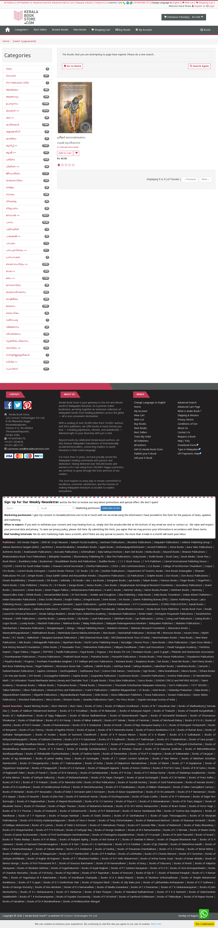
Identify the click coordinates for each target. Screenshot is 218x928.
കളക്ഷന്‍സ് (12, 131)
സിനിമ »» (11, 362)
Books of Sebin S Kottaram (71, 825)
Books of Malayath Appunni (103, 768)
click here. (82, 529)
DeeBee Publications (113, 571)
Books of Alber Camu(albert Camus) (193, 787)
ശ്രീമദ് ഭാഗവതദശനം (71, 137)
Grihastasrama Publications (86, 590)
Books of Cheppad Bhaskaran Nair (177, 839)
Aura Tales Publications (199, 547)
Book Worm (9, 561)
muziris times (191, 633)
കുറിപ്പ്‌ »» (11, 145)
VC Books (144, 690)
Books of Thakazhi (164, 711)
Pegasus (101, 652)
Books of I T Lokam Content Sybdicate (125, 758)
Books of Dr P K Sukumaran (80, 739)
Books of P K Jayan (30, 882)
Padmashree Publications (97, 647)
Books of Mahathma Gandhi (186, 844)
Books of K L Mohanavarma (36, 892)
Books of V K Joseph (148, 835)
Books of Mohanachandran (73, 777)
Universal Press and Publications (64, 690)
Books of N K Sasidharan (16, 787)
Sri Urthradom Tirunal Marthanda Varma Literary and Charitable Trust (49, 680)
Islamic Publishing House (184, 599)
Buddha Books (107, 561)
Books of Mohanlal (13, 792)
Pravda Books (146, 656)
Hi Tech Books (80, 595)
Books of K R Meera (51, 749)
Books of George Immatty (17, 887)
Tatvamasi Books (25, 685)
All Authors (9, 3)
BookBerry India (28, 561)
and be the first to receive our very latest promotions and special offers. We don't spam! (81, 502)
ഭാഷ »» (10, 271)
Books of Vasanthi (29, 796)
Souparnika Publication (103, 676)
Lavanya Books (65, 618)
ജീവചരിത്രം (12, 173)
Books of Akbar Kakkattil (87, 720)
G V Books (60, 585)
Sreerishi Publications (153, 676)
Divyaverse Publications (111, 575)
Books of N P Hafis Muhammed (119, 858)
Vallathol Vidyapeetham (123, 690)
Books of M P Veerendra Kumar (115, 730)
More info (156, 924)
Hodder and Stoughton (103, 595)
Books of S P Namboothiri (74, 854)
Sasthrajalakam (68, 671)
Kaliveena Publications (46, 609)
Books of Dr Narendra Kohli (65, 782)
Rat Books (163, 661)
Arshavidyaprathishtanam (130, 547)
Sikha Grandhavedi (168, 671)
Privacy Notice (186, 419)
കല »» (9, 117)
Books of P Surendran (123, 744)
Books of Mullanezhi (169, 825)
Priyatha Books (13, 661)
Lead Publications (101, 618)
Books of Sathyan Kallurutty (39, 777)
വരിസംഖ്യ (11, 320)
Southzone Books (129, 676)
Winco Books (53, 699)
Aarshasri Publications (112, 542)
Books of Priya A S (126, 801)
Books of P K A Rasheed (171, 892)
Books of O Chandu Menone (160, 854)
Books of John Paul (52, 796)
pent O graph (161, 652)
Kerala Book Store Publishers (163, 609)
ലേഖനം (10, 306)
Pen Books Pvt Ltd (119, 652)
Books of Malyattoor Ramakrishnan (126, 763)
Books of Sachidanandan (94, 773)
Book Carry (172, 556)
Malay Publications (93, 623)
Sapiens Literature (47, 671)
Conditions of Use (187, 424)
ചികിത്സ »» (12, 166)
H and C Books (112, 590)
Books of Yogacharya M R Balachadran (33, 877)
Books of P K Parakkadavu (120, 787)
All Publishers (23, 3)
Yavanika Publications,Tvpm (98, 699)
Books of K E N (158, 868)
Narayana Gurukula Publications (59, 637)
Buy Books (124, 30)
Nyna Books (158, 642)
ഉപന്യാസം (11, 103)
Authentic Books (12, 552)
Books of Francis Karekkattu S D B (155, 730)
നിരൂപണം (11, 208)
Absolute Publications (139, 542)
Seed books (133, 671)
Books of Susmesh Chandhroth (78, 734)
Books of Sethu (94, 763)
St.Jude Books (98, 680)
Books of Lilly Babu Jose (126, 882)
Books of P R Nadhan (103, 854)
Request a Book (84, 3)
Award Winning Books (36, 706)
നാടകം (10, 194)
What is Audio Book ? (189, 411)
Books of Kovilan (45, 734)
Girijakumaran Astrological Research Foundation (146, 585)
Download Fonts (187, 445)
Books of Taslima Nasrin (86, 754)
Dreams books (36, 580)
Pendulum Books (142, 652)
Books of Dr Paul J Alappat (188, 801)
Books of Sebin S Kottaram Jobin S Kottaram (79, 792)
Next (205, 179)
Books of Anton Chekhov (136, 768)
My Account (145, 30)
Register (198, 6)
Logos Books (10, 623)
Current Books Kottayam (31, 571)
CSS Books (9, 571)
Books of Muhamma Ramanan (96, 806)
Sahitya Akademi (142, 666)
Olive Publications (178, 642)
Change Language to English (150, 402)
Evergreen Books (116, 580)
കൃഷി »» (10, 152)
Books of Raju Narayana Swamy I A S (145, 725)
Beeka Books (153, 552)
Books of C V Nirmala (175, 830)
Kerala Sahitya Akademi (52, 614)
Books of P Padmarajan (141, 739)
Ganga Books (76, 585)
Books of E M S (11, 782)
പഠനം (9, 222)
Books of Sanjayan (202, 754)
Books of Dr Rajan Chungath (107, 777)
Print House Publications (170, 656)
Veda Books (159, 690)
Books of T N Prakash (35, 782)
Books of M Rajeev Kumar (199, 896)
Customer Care (128, 3)
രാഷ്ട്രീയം (11, 299)
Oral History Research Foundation (21, 647)
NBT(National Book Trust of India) (130, 637)
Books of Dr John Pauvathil (178, 835)
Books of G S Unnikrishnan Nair (61, 882)
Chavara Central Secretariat (68, 566)
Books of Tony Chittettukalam (116, 820)
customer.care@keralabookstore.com (28, 449)
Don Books (172, 575)
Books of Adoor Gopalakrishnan (125, 792)
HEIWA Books (33, 595)
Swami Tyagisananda (24, 41)
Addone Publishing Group (196, 542)
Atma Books (177, 547)
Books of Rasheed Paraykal (174, 873)
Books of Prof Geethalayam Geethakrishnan (65, 835)
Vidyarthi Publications (45, 695)
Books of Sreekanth (45, 811)
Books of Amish (183, 863)
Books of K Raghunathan (31, 801)
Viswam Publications (179, 695)
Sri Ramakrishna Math (68, 147)
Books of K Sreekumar (79, 849)
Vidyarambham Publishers (17, 695)
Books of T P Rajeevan (31, 815)
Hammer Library (133, 590)
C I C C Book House (129, 561)
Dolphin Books (155, 575)
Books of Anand (204, 835)
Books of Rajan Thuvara (62, 806)
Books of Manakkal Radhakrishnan (134, 892)
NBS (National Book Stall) (94, 637)
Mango (71, 628)
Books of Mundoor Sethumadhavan (157, 877)
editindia (65, 580)
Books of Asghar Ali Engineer (43, 858)
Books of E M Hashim (173, 777)
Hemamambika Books (56, 595)
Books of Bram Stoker (173, 806)
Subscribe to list (111, 508)
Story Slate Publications (122, 680)
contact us (182, 524)
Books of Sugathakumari (65, 868)
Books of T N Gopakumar (187, 763)
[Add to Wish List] (76, 153)
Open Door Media (200, 642)
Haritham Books (180, 590)
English (176, 3)
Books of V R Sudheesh (112, 739)
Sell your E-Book (143, 458)
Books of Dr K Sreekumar (87, 725)
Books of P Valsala (114, 720)
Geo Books (111, 585)
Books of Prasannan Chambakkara (136, 849)
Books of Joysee (86, 730)
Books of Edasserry (160, 863)
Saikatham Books (164, 666)
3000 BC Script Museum (54, 542)
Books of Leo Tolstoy (31, 730)
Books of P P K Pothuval (50, 830)
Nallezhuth (33, 637)
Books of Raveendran (115, 754)
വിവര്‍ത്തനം (13, 334)
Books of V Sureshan (191, 854)
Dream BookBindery (14, 580)
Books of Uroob (113, 725)
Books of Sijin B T (146, 873)
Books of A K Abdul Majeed (117, 877)
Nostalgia (126, 642)
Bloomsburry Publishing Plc (89, 556)
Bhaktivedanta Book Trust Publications (24, 556)
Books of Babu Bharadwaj (198, 825)
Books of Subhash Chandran (46, 739)
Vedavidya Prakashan (180, 690)
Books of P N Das (121, 773)
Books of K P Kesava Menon (118, 734)
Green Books (35, 590)
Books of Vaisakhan (14, 901)
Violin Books (101, 695)
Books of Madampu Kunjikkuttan (186, 773)
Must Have (76, 706)
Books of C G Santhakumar (97, 844)
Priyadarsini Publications (200, 656)
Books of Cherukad (34, 806)
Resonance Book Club (68, 666)
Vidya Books (201, 690)
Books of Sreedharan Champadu (78, 877)
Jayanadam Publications (37, 604)
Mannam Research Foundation (148, 628)
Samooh (203, 666)
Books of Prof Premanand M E (39, 863)
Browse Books (60, 29)
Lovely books (27, 623)
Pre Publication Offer (17, 83)
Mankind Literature (117, 628)
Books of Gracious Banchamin (76, 863)
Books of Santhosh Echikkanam (136, 896)
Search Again (200, 66)
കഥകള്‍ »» (12, 110)
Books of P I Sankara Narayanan (129, 868)
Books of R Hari (70, 844)
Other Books (50, 647)
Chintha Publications (97, 566)
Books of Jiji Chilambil (155, 844)
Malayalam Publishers (161, 623)
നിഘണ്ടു (10, 201)
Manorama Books (178, 628)
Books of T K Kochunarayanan (37, 896)
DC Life (95, 571)
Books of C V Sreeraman (144, 887)
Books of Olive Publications (99, 782)
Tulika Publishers (12, 690)
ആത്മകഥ (11, 90)
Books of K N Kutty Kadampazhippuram (42, 820)
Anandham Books (87, 547)
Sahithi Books (103, 666)
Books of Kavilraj (104, 849)
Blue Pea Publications (119, 556)
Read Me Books (181, 661)
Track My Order (142, 436)
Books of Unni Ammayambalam (187, 868)
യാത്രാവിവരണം (15, 292)
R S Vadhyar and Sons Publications (94, 661)
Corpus (208, 566)
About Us (183, 428)
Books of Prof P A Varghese (146, 754)
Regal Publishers (44, 666)
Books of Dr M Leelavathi (160, 792)
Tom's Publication (178, 685)
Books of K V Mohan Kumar (150, 773)
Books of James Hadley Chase (53, 758)
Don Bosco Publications (194, 575)
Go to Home (73, 66)
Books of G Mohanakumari (154, 801)
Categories (21, 29)
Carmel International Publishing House (185, 561)
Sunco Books (145, 680)
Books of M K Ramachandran (144, 830)
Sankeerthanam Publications (18, 671)
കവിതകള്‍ (12, 124)
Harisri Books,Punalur (156, 590)
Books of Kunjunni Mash (96, 882)
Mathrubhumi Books (43, 633)
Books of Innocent (122, 873)
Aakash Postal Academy (84, 542)
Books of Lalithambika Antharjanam (163, 882)
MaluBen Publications (188, 623)
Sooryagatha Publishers (57, 676)
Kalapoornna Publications (17, 609)
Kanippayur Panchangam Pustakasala (94, 609)
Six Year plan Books (15, 676)
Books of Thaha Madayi (16, 839)
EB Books (52, 580)
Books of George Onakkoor (110, 830)
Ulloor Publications (34, 690)
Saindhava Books (186, 666)
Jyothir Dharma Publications (114, 604)
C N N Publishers (152, 561)
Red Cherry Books (202, 661)
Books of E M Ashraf (104, 896)
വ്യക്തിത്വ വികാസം (17, 341)
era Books (98, 580)
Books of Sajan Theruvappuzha (168, 815)
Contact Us (99, 3)
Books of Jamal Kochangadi (142, 777)
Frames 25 (46, 585)
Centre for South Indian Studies (32, 566)
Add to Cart (65, 153)
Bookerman (46, 561)
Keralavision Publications (122, 614)
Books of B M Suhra (194, 768)
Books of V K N (193, 720)
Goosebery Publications (189, 585)
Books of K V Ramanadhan (79, 887)
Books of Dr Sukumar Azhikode (163, 749)
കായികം (11, 138)
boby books (139, 556)
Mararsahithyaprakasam (16, 633)
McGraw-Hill (153, 633)
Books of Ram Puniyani (98, 892)
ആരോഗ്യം (12, 96)
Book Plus (203, 556)
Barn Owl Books (134, 552)
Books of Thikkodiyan (169, 896)
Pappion (35, 652)
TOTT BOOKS (199, 685)
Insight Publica (73, 599)
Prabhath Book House (75, 656)
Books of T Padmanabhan (67, 763)
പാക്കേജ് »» (12, 236)
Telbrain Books (46, 685)
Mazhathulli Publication (131, 633)
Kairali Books (196, 604)
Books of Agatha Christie (60, 730)
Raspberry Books (145, 661)
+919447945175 (141, 3)
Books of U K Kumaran (72, 768)
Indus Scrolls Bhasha (50, 599)
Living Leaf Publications (179, 618)
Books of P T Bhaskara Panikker (81, 858)
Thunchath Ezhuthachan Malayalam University (140, 685)
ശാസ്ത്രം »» (13, 348)
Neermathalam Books (164, 637)
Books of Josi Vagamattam (63, 744)
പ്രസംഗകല (12, 257)
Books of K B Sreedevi (150, 744)
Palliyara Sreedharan (125, 647)
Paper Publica (20, 652)
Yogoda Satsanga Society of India (156, 699)
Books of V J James (42, 825)
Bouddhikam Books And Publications (75, 561)
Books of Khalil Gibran (30, 720)
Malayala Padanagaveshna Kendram (126, 623)
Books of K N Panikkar (128, 844)
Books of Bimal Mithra (200, 849)
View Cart (139, 415)
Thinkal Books (87, 685)
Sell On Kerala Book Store (148, 449)
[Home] (7, 30)
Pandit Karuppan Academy (182, 647)
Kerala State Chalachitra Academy (87, 614)
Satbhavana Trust (89, 671)
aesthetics (47, 547)
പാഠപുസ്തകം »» (16, 250)
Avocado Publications (66, 552)
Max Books (109, 633)
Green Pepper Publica (56, 590)
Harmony (197, 590)
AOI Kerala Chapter (28, 542)
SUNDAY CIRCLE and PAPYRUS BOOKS (176, 680)
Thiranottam (105, 685)
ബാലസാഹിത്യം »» (16, 264)
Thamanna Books (67, 685)
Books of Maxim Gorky (202, 830)
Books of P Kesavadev (39, 792)
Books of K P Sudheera (200, 882)
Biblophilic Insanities (60, 556)
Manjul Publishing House (90, 628)
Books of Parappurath (44, 768)
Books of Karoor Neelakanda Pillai (141, 811)
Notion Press (141, 642)
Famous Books (169, 580)
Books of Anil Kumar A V (94, 744)
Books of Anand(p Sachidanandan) (87, 749)
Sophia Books (80, 676)
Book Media (188, 556)
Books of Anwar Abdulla (188, 858)
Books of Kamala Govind (199, 782)
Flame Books (10, 585)
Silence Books (189, 671)
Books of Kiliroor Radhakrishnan (88, 715)
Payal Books (87, 652)
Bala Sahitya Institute (110, 552)
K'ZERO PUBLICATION (173, 604)
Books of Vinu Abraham (48, 887)
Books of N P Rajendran (95, 873)
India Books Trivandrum (167, 595)
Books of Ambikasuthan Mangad (81, 901)
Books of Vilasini (159, 763)
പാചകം (10, 243)
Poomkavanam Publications (20, 656)
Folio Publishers (28, 585)
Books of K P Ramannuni (192, 792)
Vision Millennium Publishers (126, 695)
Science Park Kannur (113, 671)
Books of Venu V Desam (82, 820)
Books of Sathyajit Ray (79, 830)
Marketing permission (87, 508)
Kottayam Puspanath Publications (174, 614)
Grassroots (18, 590)
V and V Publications (96, 690)
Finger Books (187, 580)
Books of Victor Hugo (201, 806)
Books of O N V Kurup (58, 720)
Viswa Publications (155, 695)
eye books (134, 580)
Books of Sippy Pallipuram (51, 715)
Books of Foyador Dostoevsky (73, 896)
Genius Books (94, 585)
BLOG (206, 30)
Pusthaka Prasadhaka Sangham (54, 661)
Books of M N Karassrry (63, 773)
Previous (190, 179)
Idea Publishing (127, 595)
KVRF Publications (25, 618)
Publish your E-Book (145, 453)
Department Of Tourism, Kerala (145, 571)
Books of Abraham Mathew (32, 868)
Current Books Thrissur (61, 571)
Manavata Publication (32, 628)
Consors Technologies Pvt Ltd (80, 916)
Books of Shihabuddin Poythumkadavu (47, 754)
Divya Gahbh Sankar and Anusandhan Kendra (71, 575)
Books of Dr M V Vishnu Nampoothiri (137, 806)
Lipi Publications (144, 618)
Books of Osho (93, 706)
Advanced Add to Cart (63, 3)
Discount (10, 76)
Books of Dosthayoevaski (114, 796)
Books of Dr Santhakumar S (130, 815)
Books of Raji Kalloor (67, 873)
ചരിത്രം (10, 159)
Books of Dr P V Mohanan (175, 796)
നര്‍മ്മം (9, 187)
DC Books (82, 571)
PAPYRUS (48, 652)
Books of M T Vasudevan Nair (159, 706)
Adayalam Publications (166, 542)
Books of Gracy (137, 863)
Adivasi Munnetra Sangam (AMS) (21, 547)
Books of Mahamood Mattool (153, 820)
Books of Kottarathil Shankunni (169, 715)
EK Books (78, 580)
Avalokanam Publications (38, 552)
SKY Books (35, 676)
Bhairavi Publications (193, 552)
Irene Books (109, 599)
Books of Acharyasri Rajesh (135, 711)
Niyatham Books (72, 642)
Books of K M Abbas (45, 839)
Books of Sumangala (87, 758)
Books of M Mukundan (103, 711)
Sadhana (88, 666)
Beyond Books (171, 552)
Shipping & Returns (188, 415)
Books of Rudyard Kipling (74, 839)
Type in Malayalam (188, 449)
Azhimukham (88, 552)
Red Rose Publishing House (18, 666)
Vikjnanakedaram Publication (76, 695)
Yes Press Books (125, 699)
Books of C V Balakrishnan (171, 739)
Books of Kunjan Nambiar (64, 815)
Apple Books (107, 547)
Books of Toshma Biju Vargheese (183, 811)
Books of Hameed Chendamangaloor (37, 844)
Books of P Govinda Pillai (141, 825)
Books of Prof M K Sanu (166, 768)
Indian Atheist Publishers (197, 595)
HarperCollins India (13, 595)
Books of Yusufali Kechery (132, 782)
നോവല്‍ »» (12, 215)
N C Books (18, 637)
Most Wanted (59, 706)
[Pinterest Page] (27, 408)
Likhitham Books (123, 618)
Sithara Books (207, 671)
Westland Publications (31, 699)
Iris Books (124, 599)
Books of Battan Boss (190, 730)
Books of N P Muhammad (104, 811)
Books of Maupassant (44, 854)
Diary (8, 69)
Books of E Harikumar (68, 892)
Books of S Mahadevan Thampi (107, 825)
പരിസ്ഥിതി (12, 229)
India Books (144, 595)
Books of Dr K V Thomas (17, 811)
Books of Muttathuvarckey (88, 787)
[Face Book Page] (8, 408)
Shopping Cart (205, 3)
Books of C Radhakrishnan (18, 715)
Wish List (188, 3)
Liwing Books (202, 618)
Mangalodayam (55, 628)
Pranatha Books (100, 656)
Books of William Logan (16, 854)
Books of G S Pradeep (171, 849)
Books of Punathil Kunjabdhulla (195, 711)
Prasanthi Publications (124, 656)
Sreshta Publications (179, 676)
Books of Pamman (138, 720)
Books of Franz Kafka (201, 777)
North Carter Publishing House (101, 642)
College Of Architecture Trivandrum (182, 566)
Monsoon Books (172, 633)
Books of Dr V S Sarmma (99, 801)
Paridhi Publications (66, 652)
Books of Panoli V (38, 773)
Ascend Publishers (157, 547)
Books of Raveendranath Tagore (128, 715)
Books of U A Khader (153, 734)
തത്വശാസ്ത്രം (14, 180)
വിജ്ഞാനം (12, 327)
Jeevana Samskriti (63, 604)
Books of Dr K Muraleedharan (43, 901)
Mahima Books (71, 623)
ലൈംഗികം (12, 313)
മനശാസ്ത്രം (13, 285)
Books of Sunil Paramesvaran (166, 782)
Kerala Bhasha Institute (131, 609)
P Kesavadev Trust (70, 647)
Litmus (160, 618)
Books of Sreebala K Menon (138, 839)
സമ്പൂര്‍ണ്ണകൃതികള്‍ (17, 355)
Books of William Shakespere (154, 787)
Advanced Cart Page (189, 407)
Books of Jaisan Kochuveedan (21, 835)
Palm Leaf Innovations (152, 647)
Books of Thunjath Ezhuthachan (184, 744)
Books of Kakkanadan (177, 754)
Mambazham (10, 628)
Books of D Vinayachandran (18, 830)
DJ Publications (135, 575)
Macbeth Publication (48, 623)
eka (88, 580)
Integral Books (91, 599)
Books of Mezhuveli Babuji (167, 720)
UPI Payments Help (188, 453)
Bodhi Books (156, 556)
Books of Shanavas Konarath (189, 820)
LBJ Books (83, 618)
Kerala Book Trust (192, 609)
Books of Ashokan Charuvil (125, 749)
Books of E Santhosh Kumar (82, 796)
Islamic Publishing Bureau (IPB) (150, 599)
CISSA (114, 566)
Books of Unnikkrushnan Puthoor (51, 787)
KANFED (66, 609)
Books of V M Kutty (41, 873)
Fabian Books (150, 580)
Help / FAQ (184, 441)
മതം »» (10, 278)
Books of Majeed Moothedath (65, 801)
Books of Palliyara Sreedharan (122, 706)
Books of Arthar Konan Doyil (156, 858)
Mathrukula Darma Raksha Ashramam (79, 633)
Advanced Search (41, 3)
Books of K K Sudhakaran (185, 734)
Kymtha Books (46, 618)
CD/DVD (7, 566)
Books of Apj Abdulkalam (17, 758)
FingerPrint (204, 580)
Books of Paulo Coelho (145, 796)
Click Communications (133, 566)
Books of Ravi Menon (165, 758)
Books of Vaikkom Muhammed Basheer (34, 711)
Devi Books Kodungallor (178, 571)
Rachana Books (124, 661)
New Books (79, 29)
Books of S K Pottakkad (73, 711)
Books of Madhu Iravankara (112, 887)
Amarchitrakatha (65, 547)
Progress (29, 661)
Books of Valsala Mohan (49, 849)
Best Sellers (40, 29)
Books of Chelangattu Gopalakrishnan (113, 835)
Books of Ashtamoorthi (73, 811)
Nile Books (25, 642)
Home (6, 41)
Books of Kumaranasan (56, 725)
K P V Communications (145, 604)
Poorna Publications (49, 656)
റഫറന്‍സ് (11, 369)
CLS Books (154, 566)
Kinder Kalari (145, 614)
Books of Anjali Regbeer (95, 868)
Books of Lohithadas (130, 854)
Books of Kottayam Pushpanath (187, 725)
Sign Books (149, 671)
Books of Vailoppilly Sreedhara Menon (24, 744)
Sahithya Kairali (122, 666)
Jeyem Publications (86, 604)
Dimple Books (35, 575)
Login (211, 6)
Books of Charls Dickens (96, 815)
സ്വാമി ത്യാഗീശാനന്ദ (68, 143)
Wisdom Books (71, 699)
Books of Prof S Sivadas (27, 725)
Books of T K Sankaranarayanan (179, 887)
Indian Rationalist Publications (19, 599)
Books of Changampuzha (34, 763)
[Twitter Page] (18, 408)
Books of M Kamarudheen (111, 863)
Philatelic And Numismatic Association (193, 652)
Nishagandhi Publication (47, 642)
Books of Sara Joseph (201, 739)
